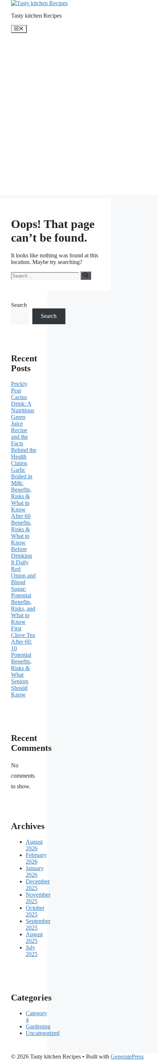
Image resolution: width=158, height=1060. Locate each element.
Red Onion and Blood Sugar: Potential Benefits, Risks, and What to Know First (23, 599)
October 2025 (35, 911)
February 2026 (36, 858)
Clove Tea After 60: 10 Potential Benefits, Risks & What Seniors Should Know (23, 665)
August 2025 (34, 937)
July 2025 (31, 950)
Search (19, 305)
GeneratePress (127, 1056)
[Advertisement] (79, 116)
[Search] (85, 275)
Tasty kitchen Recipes (36, 15)
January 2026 (35, 871)
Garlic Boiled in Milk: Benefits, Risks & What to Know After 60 (21, 493)
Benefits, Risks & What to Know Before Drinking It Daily (21, 542)
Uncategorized (43, 1033)
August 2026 (34, 845)
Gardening (38, 1026)
